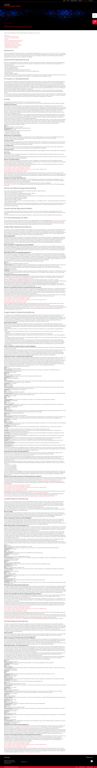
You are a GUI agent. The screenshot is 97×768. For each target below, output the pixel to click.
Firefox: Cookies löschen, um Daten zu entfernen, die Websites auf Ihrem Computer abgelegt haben (25, 169)
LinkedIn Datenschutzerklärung (11, 46)
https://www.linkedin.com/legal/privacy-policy (14, 618)
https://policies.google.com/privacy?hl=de (13, 309)
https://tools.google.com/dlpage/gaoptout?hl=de (50, 480)
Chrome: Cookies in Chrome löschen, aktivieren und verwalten (17, 166)
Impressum (82, 767)
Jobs (68, 0)
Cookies (6, 39)
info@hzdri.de (24, 761)
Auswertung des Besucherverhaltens (13, 41)
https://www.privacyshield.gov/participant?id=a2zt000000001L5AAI (42, 307)
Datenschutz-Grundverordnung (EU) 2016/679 (50, 53)
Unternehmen (73, 0)
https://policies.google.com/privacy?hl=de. (31, 752)
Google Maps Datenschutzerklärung (12, 44)
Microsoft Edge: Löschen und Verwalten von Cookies (15, 171)
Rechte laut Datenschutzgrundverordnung (14, 40)
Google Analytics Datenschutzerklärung (13, 45)
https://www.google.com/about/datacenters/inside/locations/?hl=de (19, 278)
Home (64, 0)
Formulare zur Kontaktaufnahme (12, 37)
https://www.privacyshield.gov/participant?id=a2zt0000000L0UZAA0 (39, 616)
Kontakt (80, 0)
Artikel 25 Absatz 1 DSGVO (57, 220)
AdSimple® (37, 33)
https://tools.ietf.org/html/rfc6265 (11, 184)
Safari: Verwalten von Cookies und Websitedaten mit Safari (16, 168)
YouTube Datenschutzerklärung (11, 47)
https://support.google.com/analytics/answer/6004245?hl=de (40, 496)
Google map (6, 764)
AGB (77, 767)
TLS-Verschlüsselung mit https (11, 42)
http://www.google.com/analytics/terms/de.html (14, 496)
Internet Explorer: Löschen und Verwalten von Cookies (15, 170)
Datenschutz (7, 35)
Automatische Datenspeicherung (12, 36)
